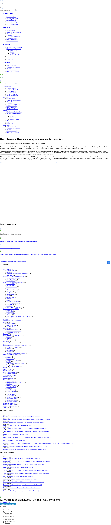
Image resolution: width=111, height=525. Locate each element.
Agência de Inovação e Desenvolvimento (13, 276)
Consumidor (6, 319)
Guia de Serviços (11, 30)
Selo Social (9, 306)
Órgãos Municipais (11, 20)
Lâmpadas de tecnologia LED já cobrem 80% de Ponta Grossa (19, 425)
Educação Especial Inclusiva (14, 331)
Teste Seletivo (10, 275)
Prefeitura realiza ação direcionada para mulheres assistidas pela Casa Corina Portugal (25, 446)
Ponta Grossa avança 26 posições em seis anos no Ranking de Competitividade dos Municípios (27, 437)
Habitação (9, 337)
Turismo (5, 407)
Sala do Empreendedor (12, 342)
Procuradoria (6, 376)
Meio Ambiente (7, 369)
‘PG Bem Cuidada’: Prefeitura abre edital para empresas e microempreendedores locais (25, 428)
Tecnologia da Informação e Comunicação (17, 273)
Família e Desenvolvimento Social (12, 335)
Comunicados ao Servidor (13, 67)
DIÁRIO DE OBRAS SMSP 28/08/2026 (14, 440)
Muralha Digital (7, 370)
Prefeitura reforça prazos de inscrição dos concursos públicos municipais (21, 416)
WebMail (9, 68)
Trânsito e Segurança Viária (10, 406)
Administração (7, 269)
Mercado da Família (12, 289)
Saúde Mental (10, 395)
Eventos (12, 52)
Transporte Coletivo (15, 366)
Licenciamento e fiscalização (14, 49)
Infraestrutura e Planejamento (10, 354)
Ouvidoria (9, 35)
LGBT (8, 338)
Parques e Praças (11, 375)
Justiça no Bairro (11, 297)
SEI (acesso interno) (12, 70)
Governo (5, 344)
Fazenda (5, 341)
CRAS (8, 295)
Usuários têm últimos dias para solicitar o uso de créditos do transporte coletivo (23, 422)
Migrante (9, 298)
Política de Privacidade (12, 24)
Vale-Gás (9, 291)
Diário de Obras (11, 373)
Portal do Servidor (11, 65)
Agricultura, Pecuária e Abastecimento (13, 282)
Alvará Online (13, 50)
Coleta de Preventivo (12, 385)
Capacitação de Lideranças (13, 278)
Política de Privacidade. (5, 501)
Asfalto (8, 356)
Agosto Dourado (11, 381)
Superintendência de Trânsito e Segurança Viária (19, 316)
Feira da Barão (10, 350)
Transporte (9, 365)
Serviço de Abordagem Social (14, 307)
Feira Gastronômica (12, 287)
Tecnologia (9, 317)
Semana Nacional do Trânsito (17, 363)
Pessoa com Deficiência (13, 301)
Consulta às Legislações (13, 71)
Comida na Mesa (11, 284)
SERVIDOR (6, 62)
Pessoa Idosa (10, 304)
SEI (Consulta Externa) (12, 41)
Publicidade (13, 53)
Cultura (2, 135)
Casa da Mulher (11, 294)
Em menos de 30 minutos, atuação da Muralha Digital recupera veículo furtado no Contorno (26, 419)
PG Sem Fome (10, 340)
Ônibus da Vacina (11, 391)
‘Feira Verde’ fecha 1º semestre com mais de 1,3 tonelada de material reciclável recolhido (26, 431)
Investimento (10, 351)
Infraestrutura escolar (12, 332)
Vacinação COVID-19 (12, 397)
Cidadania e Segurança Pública (11, 309)
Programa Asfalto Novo (13, 360)
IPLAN (5, 367)
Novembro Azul (11, 390)
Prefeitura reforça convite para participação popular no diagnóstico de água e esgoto (24, 449)
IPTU (8, 56)
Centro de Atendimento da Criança (15, 382)
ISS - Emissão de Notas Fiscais (14, 47)
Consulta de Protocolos (12, 39)
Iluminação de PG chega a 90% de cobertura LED (16, 434)
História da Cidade (11, 17)
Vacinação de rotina (12, 398)
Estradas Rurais (10, 285)
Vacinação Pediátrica (12, 401)
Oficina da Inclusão (15, 303)
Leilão (8, 272)
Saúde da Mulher (11, 394)
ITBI (8, 57)
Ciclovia (9, 357)
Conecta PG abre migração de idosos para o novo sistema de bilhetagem (21, 490)
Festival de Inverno (11, 325)
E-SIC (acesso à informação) (14, 36)
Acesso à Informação (12, 23)
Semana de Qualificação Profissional (16, 353)
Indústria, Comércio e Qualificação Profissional (15, 345)
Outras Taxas (10, 59)
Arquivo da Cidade (11, 21)
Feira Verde (9, 288)
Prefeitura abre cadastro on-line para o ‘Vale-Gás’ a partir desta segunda (21, 488)
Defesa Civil (10, 312)
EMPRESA (6, 44)
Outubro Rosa (10, 392)
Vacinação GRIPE (11, 400)
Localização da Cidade (12, 18)
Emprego (9, 348)
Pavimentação (10, 359)
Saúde (4, 379)
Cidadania (9, 310)
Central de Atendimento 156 (14, 32)
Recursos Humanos (8, 378)
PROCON (9, 33)
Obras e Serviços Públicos (10, 372)
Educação (5, 328)
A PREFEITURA (8, 13)
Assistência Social (8, 292)
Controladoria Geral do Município (12, 320)
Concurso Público (11, 270)
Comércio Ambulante (15, 54)
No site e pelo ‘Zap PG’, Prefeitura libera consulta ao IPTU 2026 (20, 479)
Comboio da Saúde (11, 387)
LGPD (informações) (12, 38)
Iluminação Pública (11, 279)
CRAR (8, 388)
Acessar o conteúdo (5, 502)
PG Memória (10, 326)
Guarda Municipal (11, 313)
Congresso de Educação (13, 329)
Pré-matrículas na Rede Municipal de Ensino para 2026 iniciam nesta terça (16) (23, 482)
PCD (8, 300)
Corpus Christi (10, 323)
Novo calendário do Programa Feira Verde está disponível (18, 476)
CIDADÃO (6, 27)
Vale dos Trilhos (11, 281)
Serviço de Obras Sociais (9, 404)
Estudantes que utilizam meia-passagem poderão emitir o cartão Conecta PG (22, 485)
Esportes (5, 334)
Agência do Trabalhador (13, 347)
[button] (8, 504)
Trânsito (9, 362)
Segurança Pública (8, 403)
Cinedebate (9, 384)
